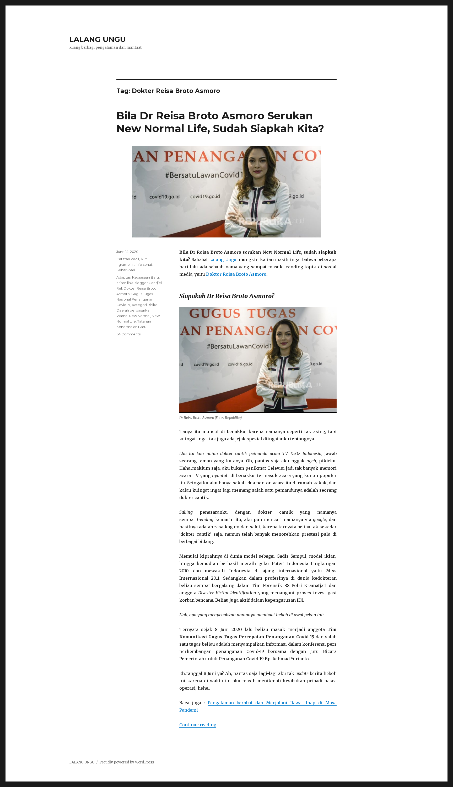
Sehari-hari (125, 270)
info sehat (144, 264)
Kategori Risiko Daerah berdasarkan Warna (137, 310)
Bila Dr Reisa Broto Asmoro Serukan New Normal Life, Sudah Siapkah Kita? (220, 122)
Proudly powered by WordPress (126, 762)
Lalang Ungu (222, 259)
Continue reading (197, 724)
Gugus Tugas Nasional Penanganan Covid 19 (134, 299)
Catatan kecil (127, 259)
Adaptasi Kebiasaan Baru (137, 277)
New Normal (139, 316)
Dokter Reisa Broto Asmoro (236, 274)
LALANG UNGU (97, 39)
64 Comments (128, 334)
